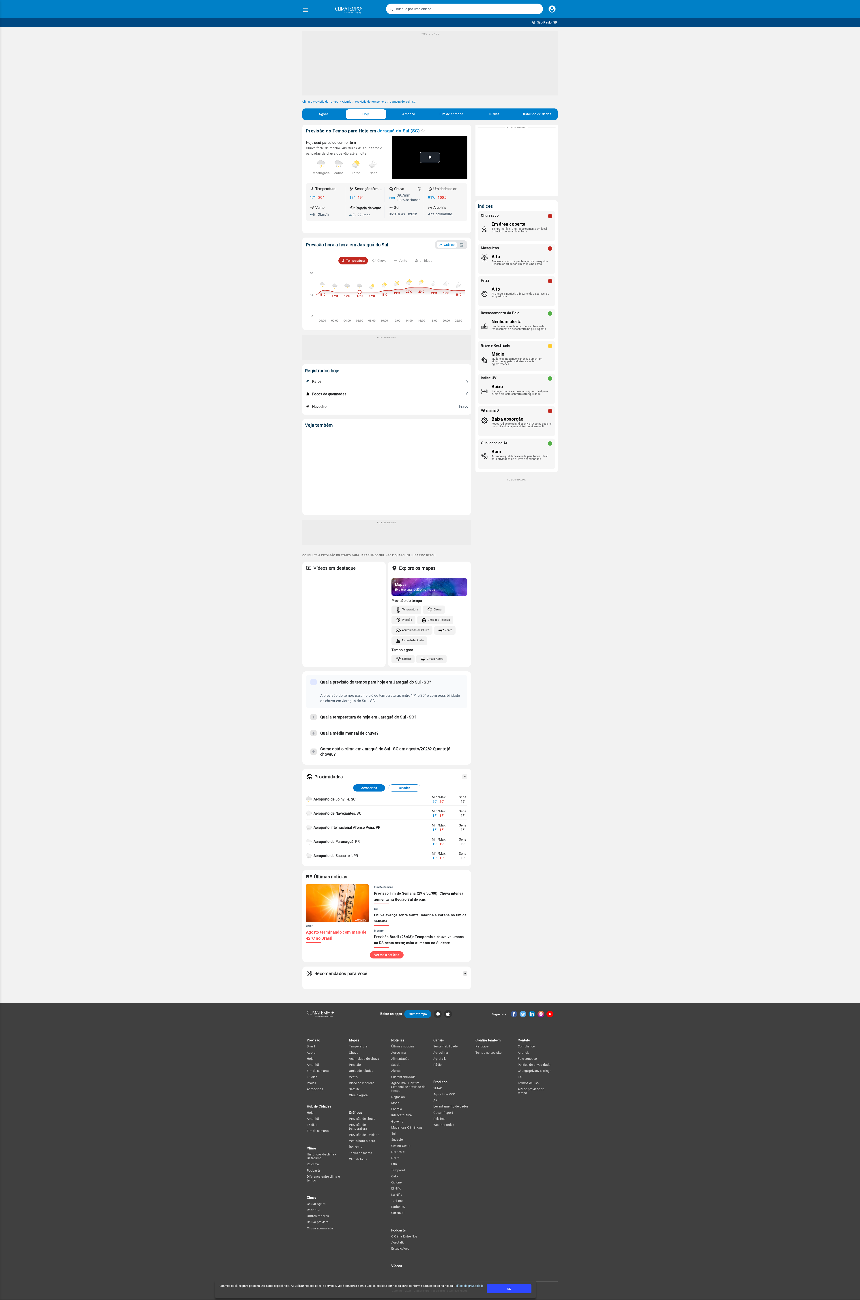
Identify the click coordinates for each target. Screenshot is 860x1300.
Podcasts (313, 1170)
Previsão (313, 1040)
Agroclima (398, 1052)
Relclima (313, 1164)
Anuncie (523, 1052)
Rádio (437, 1064)
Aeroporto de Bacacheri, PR (336, 856)
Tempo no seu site (488, 1052)
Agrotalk (397, 1242)
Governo (397, 1121)
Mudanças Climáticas (407, 1127)
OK (509, 1288)
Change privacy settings (534, 1071)
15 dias (493, 114)
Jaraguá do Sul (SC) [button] (398, 131)
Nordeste (397, 1152)
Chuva (438, 609)
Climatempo (418, 1014)
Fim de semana (451, 114)
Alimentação (400, 1058)
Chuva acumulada (320, 1228)
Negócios (398, 1097)
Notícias (397, 1040)
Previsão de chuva (362, 1118)
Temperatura (410, 609)
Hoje (366, 114)
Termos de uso (528, 1083)
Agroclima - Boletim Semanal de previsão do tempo (408, 1087)
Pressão (407, 619)
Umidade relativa (361, 1071)
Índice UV (356, 1147)
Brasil (311, 1046)
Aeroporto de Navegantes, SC (337, 813)
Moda (395, 1103)
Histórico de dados (536, 114)
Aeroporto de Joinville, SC (335, 799)
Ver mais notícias (386, 955)
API (436, 1100)
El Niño (396, 1188)
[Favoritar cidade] (423, 130)
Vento (448, 630)
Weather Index (443, 1125)
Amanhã (408, 114)
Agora (323, 114)
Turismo (397, 1201)
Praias (311, 1083)
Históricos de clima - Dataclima (321, 1156)
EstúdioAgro (400, 1248)
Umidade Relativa (439, 619)
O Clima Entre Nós (404, 1236)
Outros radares (318, 1216)
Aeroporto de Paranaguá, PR (337, 841)
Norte (395, 1158)
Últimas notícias (403, 1046)
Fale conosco (527, 1058)
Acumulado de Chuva (415, 630)
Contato (524, 1040)
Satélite (406, 658)
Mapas (354, 1040)
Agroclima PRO (444, 1094)
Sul (393, 1133)
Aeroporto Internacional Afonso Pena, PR (347, 827)
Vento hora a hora (362, 1141)
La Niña (396, 1194)
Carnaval (397, 1213)
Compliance (526, 1046)
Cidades (404, 788)
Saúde (395, 1064)
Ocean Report (443, 1112)
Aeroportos (369, 788)
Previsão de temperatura (358, 1126)
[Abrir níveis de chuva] (419, 189)
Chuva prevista (318, 1222)
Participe (481, 1046)
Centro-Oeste (401, 1146)
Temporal (398, 1170)
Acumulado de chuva (364, 1058)
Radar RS (398, 1207)
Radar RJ (313, 1210)
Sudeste (397, 1139)
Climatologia (358, 1159)
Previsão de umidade (364, 1135)
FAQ (521, 1077)
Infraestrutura (401, 1115)
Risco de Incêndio (413, 640)
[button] (544, 22)
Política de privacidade (469, 1285)
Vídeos (396, 1266)
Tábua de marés (360, 1153)
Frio (394, 1164)
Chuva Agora (435, 658)
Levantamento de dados (451, 1106)
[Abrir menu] (305, 10)
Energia (396, 1109)
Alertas (396, 1071)
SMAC (437, 1088)
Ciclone (396, 1182)
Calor (395, 1176)
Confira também (488, 1040)
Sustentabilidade (403, 1077)
